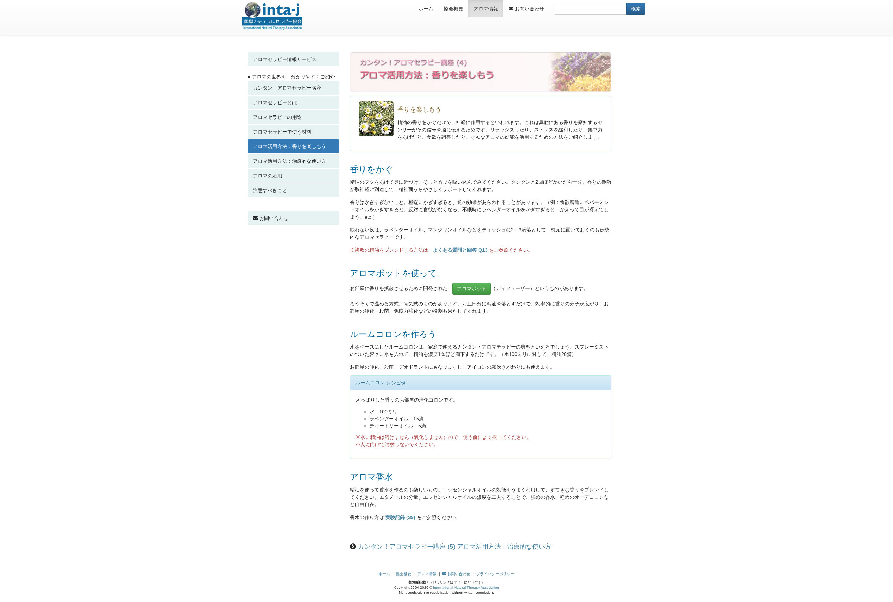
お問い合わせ (528, 9)
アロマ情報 (486, 9)
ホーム (426, 9)
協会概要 (453, 9)
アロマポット (471, 288)
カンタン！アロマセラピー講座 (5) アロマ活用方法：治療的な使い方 (454, 546)
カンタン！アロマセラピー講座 (287, 88)
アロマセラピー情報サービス (284, 59)
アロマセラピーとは (275, 102)
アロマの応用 (267, 175)
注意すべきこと (270, 190)
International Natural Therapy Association (466, 587)
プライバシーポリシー (495, 574)
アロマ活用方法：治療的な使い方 (289, 161)
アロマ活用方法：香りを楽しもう (289, 146)
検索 (636, 9)
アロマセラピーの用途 (277, 117)
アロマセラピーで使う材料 (282, 132)
